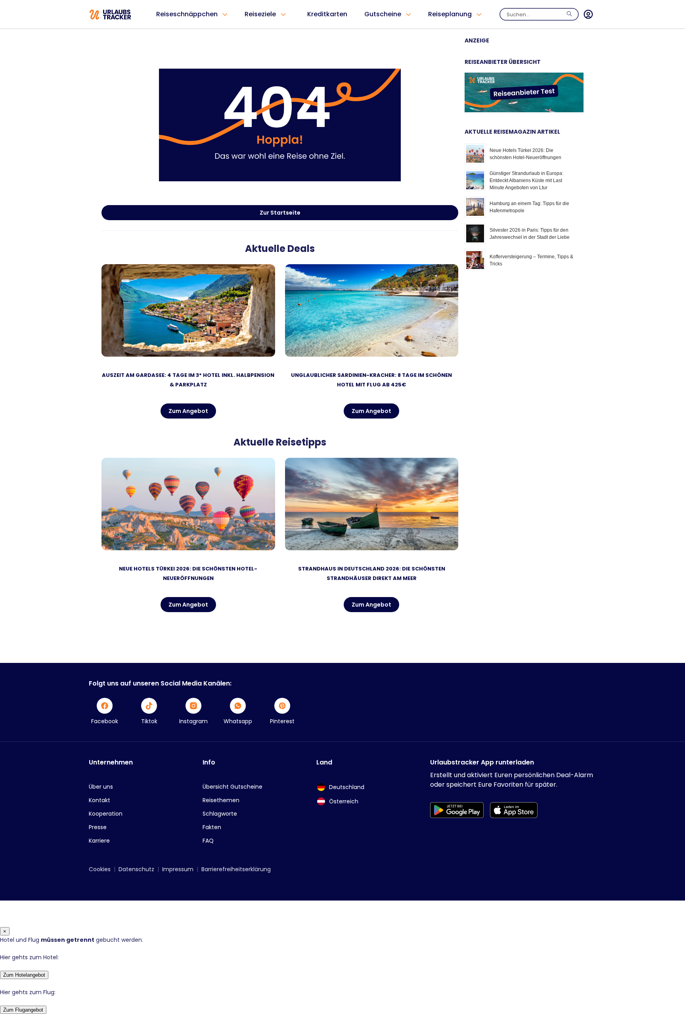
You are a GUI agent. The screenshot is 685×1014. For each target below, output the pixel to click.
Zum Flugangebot (23, 1010)
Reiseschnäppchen (187, 14)
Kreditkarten (327, 14)
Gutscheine (382, 14)
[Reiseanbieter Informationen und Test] (524, 110)
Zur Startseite (280, 213)
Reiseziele (260, 14)
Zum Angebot (188, 411)
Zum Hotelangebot (24, 975)
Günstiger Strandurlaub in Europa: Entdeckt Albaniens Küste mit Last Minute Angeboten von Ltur (526, 180)
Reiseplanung (450, 14)
